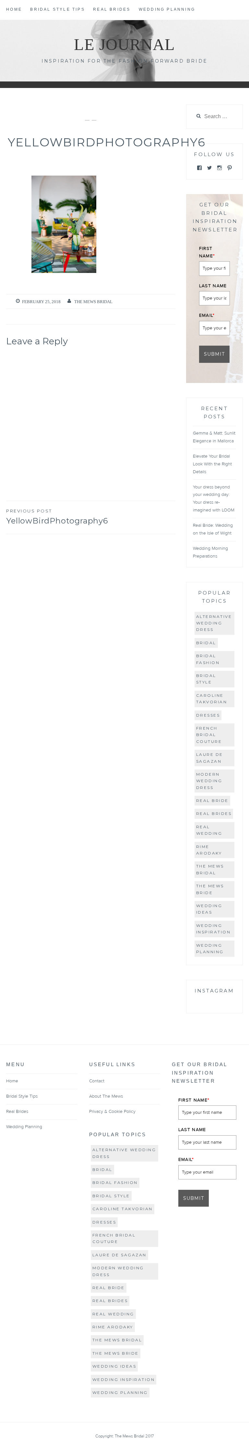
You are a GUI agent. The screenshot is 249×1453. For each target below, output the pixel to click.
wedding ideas (209, 909)
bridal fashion (208, 659)
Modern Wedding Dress (209, 781)
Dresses (208, 715)
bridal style (206, 678)
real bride (212, 800)
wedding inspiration (213, 928)
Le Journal (124, 44)
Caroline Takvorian (211, 698)
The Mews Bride (210, 889)
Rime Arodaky (209, 850)
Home (14, 9)
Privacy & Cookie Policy (112, 1111)
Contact (96, 1081)
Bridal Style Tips (57, 9)
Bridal (206, 642)
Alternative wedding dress (214, 623)
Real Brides (111, 9)
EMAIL (207, 315)
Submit (214, 354)
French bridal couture (209, 735)
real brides (214, 813)
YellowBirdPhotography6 (57, 516)
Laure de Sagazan (209, 757)
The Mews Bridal (93, 302)
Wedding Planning (167, 9)
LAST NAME (213, 286)
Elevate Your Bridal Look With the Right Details (212, 464)
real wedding (209, 830)
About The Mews (106, 1096)
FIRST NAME (207, 252)
